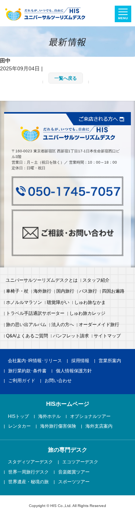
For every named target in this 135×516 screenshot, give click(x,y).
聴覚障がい (58, 303)
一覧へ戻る (65, 78)
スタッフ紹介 (96, 280)
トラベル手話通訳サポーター (35, 314)
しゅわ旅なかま (90, 303)
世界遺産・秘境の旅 (28, 482)
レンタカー (19, 426)
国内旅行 (65, 291)
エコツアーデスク (80, 462)
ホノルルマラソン (24, 303)
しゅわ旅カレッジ (87, 314)
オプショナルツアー (90, 417)
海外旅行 (42, 291)
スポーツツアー (74, 482)
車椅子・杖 (17, 291)
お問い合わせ (58, 381)
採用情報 (80, 361)
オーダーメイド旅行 (99, 325)
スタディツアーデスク (30, 462)
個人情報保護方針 (74, 371)
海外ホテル (49, 417)
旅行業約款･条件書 (27, 371)
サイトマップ (107, 336)
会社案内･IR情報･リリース (35, 361)
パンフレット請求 (71, 336)
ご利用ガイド (21, 381)
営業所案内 (110, 361)
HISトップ (18, 417)
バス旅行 (88, 291)
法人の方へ (62, 325)
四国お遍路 (113, 291)
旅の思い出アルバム (26, 325)
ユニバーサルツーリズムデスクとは (42, 280)
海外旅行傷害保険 (58, 426)
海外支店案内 (99, 426)
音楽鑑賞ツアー (74, 472)
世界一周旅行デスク (28, 472)
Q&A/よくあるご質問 (27, 336)
